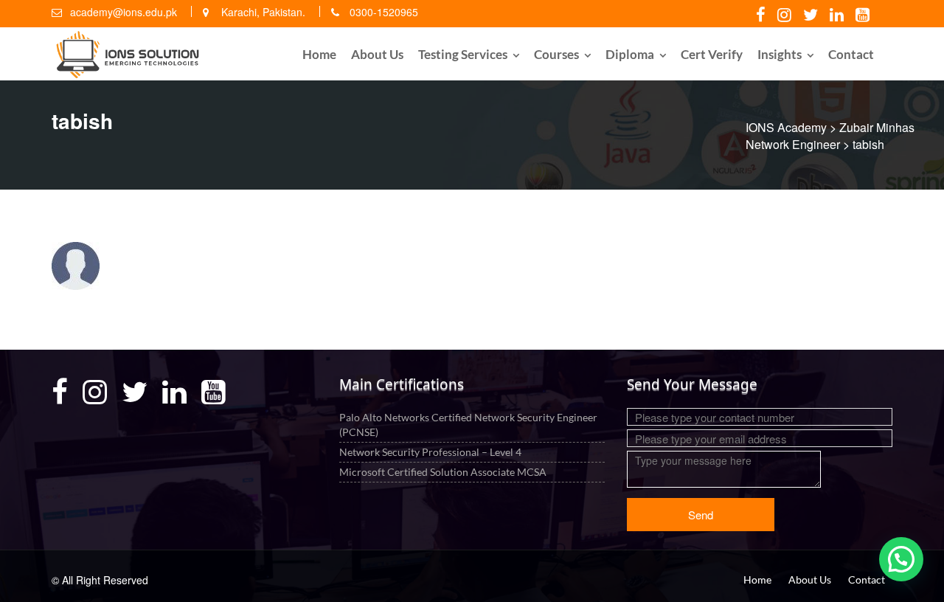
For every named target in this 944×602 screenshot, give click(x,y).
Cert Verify (712, 54)
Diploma (629, 54)
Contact (851, 54)
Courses (556, 54)
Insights (779, 54)
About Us (377, 54)
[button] (901, 559)
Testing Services (462, 54)
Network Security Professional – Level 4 (430, 452)
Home (319, 54)
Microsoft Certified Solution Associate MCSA (442, 472)
